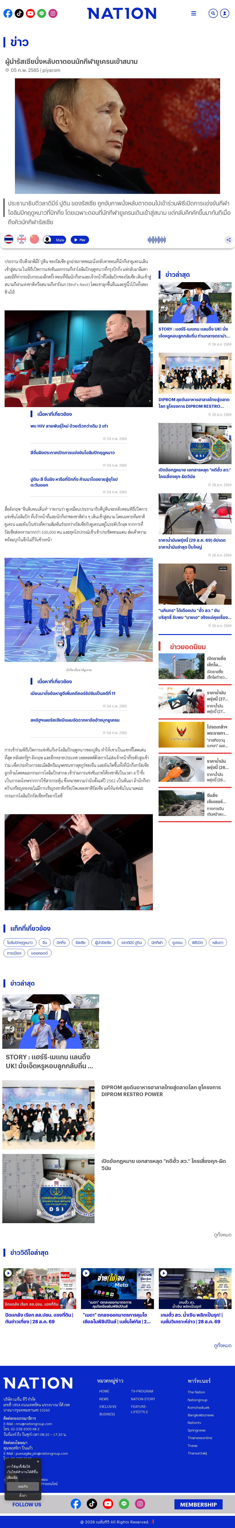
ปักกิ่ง (61, 942)
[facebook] (76, 1507)
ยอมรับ (23, 1486)
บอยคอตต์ (39, 953)
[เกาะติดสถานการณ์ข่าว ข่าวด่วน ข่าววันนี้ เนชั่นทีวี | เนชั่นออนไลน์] (121, 13)
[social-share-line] (41, 13)
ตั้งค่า (23, 1495)
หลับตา (218, 942)
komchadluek (198, 1407)
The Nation (196, 1391)
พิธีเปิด (197, 942)
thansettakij (197, 1453)
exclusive (108, 1406)
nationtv (194, 1422)
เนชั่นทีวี (103, 1522)
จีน (44, 942)
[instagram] (140, 1507)
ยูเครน (177, 942)
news (104, 1398)
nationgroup (197, 1399)
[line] (124, 1507)
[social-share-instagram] (52, 13)
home (104, 1391)
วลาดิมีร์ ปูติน (131, 942)
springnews (197, 1430)
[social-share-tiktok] (19, 13)
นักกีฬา (157, 942)
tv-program (142, 1391)
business (107, 1414)
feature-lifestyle (139, 1409)
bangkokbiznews (201, 1414)
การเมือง (14, 953)
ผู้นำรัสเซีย (103, 942)
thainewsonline (200, 1437)
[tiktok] (92, 1507)
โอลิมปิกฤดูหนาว (20, 942)
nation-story (143, 1398)
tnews (193, 1445)
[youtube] (108, 1507)
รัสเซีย (80, 942)
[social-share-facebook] (7, 13)
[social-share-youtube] (30, 13)
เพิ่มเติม (12, 1477)
